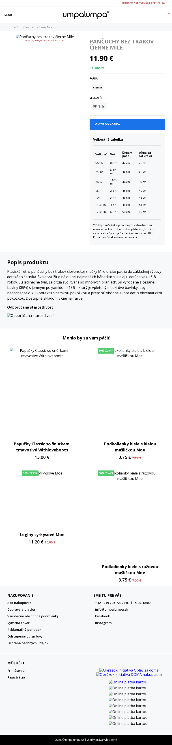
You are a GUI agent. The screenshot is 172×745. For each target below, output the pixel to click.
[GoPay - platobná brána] (129, 682)
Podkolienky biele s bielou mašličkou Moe (130, 447)
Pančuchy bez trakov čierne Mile (32, 27)
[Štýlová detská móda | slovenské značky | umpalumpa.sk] (86, 14)
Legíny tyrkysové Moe (42, 534)
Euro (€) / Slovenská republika (143, 3)
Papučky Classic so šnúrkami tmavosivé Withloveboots (42, 447)
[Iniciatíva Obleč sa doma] (129, 670)
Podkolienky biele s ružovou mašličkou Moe (130, 569)
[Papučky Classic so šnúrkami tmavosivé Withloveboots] (42, 392)
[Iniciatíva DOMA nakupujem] (129, 674)
